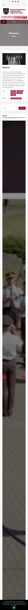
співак (13, 95)
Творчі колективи (16, 98)
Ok (14, 607)
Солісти (6, 67)
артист (13, 91)
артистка (20, 91)
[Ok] (26, 605)
